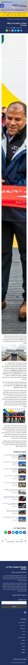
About (23, 649)
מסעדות (4, 13)
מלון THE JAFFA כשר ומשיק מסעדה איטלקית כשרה (11, 469)
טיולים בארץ (9, 13)
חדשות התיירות (21, 622)
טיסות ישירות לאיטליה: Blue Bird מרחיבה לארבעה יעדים (11, 490)
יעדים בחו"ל (19, 13)
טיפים (15, 15)
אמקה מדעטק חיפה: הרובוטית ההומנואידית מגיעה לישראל (12, 511)
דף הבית (25, 19)
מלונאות (23, 15)
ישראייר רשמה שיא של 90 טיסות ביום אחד (10, 517)
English (7, 15)
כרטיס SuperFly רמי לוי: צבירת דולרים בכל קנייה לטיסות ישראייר (10, 504)
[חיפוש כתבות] (3, 15)
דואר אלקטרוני (22, 600)
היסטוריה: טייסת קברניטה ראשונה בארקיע (11, 476)
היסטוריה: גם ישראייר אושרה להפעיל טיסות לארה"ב (10, 462)
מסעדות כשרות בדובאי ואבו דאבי (18, 662)
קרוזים (14, 13)
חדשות (23, 13)
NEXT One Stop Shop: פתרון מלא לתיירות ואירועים (11, 455)
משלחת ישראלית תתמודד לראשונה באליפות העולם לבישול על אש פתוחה (10, 497)
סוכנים (23, 646)
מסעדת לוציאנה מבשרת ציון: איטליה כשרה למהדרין (11, 483)
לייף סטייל (19, 15)
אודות (12, 15)
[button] (2, 6)
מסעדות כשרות (21, 637)
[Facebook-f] (25, 612)
